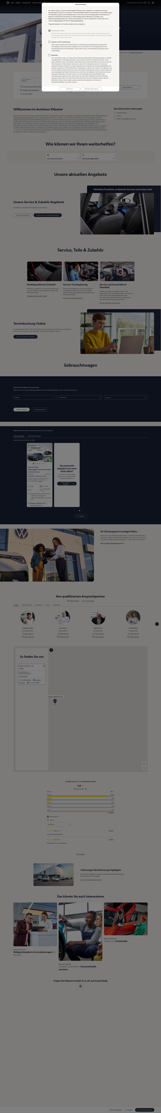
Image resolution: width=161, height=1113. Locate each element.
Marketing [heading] (54, 55)
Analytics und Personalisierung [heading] (60, 42)
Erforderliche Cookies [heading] (57, 30)
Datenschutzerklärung (77, 20)
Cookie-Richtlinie (58, 20)
